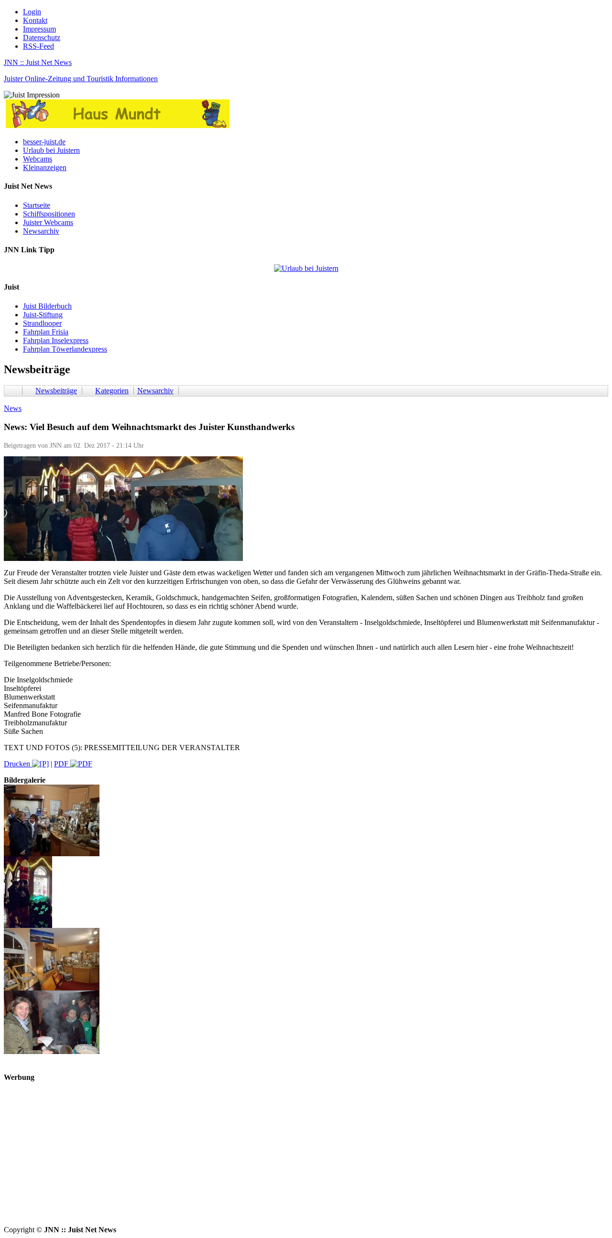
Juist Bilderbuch (47, 306)
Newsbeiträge (56, 391)
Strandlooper (42, 323)
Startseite (36, 205)
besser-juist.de (44, 142)
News (13, 408)
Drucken (18, 764)
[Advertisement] (291, 1159)
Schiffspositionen (49, 214)
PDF (62, 764)
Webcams (37, 159)
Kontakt (35, 20)
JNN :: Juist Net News (38, 62)
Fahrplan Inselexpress (55, 340)
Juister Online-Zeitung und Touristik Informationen (81, 79)
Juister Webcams (48, 222)
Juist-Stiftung (43, 315)
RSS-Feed (38, 46)
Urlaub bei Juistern (51, 150)
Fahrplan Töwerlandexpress (65, 349)
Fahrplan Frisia (45, 332)
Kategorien (112, 391)
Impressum (39, 29)
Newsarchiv (41, 231)
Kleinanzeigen (44, 167)
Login (32, 12)
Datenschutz (41, 37)
